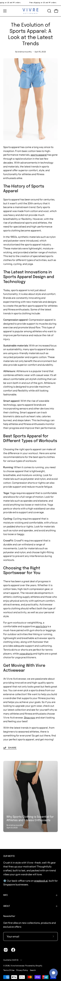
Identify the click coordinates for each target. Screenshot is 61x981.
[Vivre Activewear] (30, 11)
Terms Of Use (8, 970)
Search (33, 970)
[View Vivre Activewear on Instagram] (5, 949)
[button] (49, 11)
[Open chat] (53, 973)
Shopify (38, 966)
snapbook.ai (41, 880)
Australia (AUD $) (11, 960)
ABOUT (6, 906)
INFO (5, 895)
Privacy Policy (22, 970)
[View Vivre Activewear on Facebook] (13, 949)
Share (12, 747)
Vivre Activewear (17, 966)
